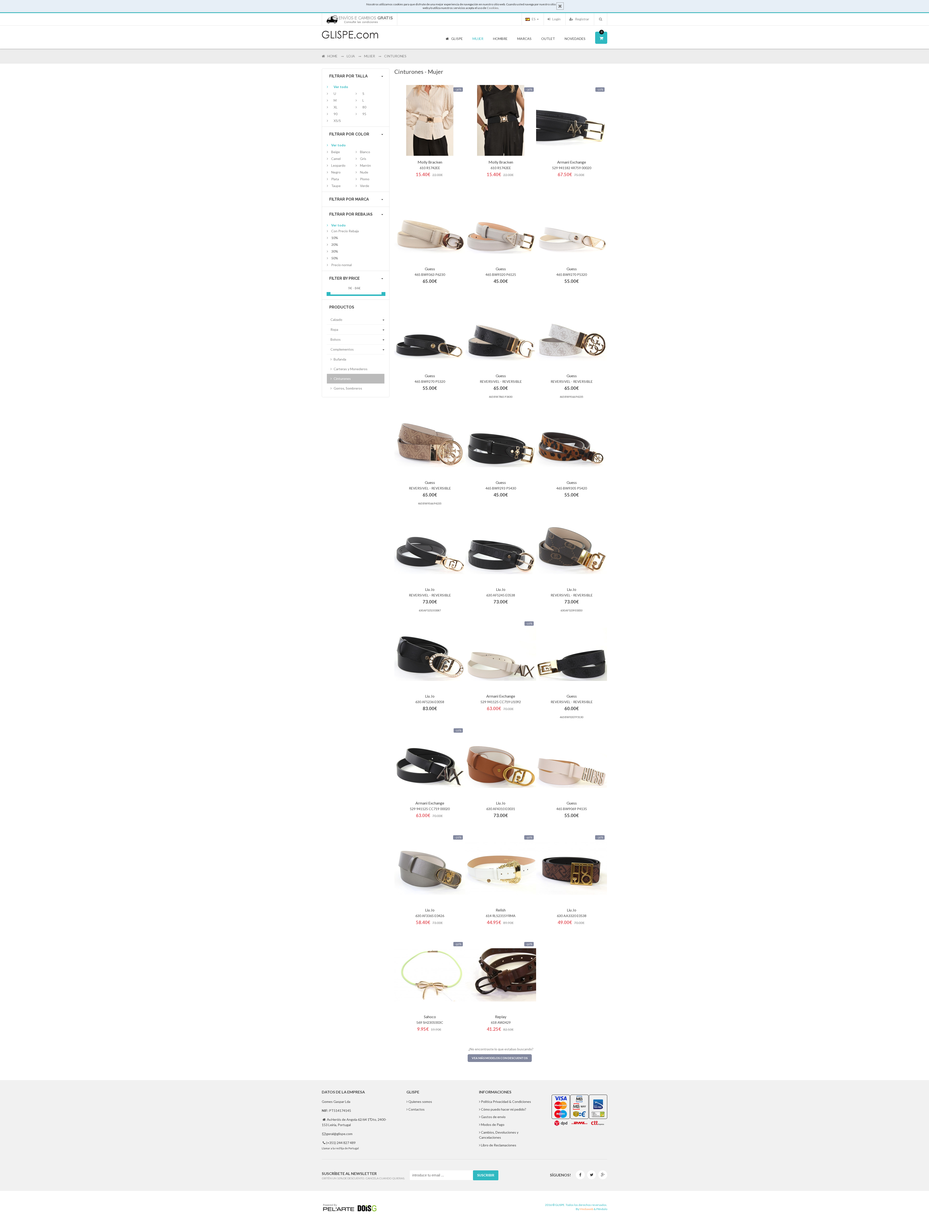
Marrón (365, 165)
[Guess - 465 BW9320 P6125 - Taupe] (500, 227)
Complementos (342, 349)
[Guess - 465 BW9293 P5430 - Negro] (500, 440)
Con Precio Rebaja (345, 231)
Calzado (336, 319)
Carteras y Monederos (350, 369)
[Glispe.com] (350, 35)
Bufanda (339, 359)
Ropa (334, 329)
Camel (336, 159)
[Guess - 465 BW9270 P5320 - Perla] (571, 227)
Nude (364, 172)
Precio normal (341, 265)
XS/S (337, 121)
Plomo (364, 179)
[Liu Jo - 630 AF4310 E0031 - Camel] (500, 761)
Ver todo (341, 87)
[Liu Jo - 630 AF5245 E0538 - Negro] (500, 547)
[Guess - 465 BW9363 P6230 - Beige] (429, 227)
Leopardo (338, 165)
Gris (363, 159)
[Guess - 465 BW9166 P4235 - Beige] (571, 334)
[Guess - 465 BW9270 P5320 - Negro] (429, 334)
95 (364, 114)
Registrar (581, 19)
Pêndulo (601, 1209)
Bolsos (335, 339)
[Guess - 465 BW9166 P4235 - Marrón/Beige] (429, 440)
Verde (364, 186)
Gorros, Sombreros (347, 388)
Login (556, 19)
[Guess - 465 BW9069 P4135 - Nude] (571, 761)
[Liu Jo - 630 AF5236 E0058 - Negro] (429, 654)
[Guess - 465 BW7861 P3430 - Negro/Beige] (500, 334)
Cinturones (342, 378)
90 (335, 114)
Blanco (365, 152)
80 (364, 107)
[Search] (600, 19)
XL (335, 107)
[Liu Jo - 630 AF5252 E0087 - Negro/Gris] (429, 547)
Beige (335, 152)
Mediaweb (586, 1209)
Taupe (336, 186)
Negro (336, 172)
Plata (335, 179)
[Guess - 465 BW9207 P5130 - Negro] (571, 654)
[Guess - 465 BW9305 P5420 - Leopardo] (571, 440)
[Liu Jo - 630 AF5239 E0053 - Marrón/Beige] (571, 547)
